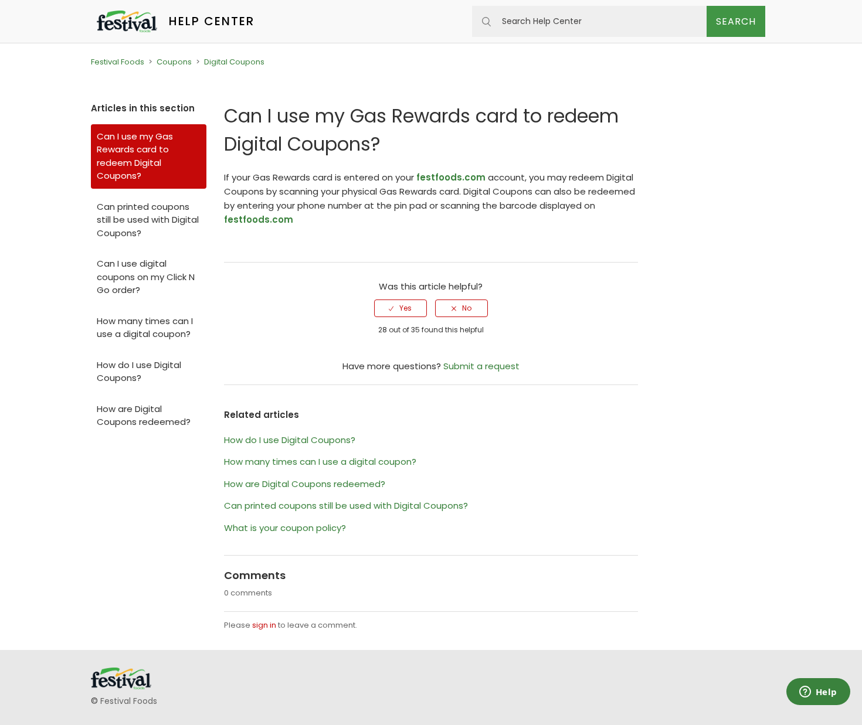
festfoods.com (451, 177)
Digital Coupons (234, 61)
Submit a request (481, 366)
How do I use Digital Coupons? (139, 371)
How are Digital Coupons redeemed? (144, 415)
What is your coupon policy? (285, 528)
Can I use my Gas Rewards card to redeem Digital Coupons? (135, 156)
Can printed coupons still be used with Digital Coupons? (148, 219)
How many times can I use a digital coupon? (145, 328)
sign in (264, 625)
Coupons (174, 61)
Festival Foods (117, 61)
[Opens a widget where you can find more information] (818, 692)
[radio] (400, 308)
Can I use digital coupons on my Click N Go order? (146, 276)
